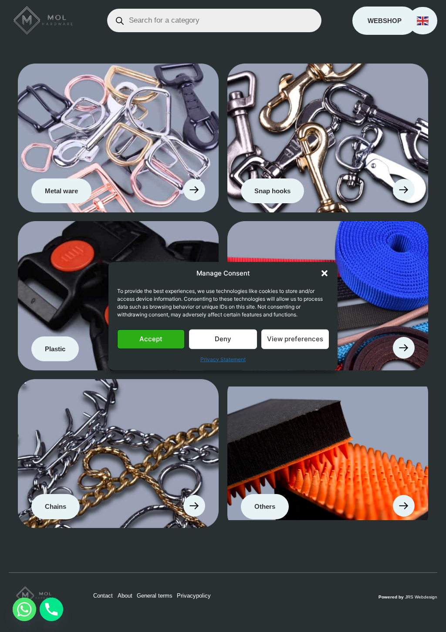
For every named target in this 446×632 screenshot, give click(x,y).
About (125, 595)
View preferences (295, 339)
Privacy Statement (223, 359)
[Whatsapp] (24, 609)
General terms (154, 595)
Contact (103, 595)
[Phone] (51, 609)
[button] (324, 273)
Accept (150, 339)
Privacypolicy (194, 595)
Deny (223, 339)
